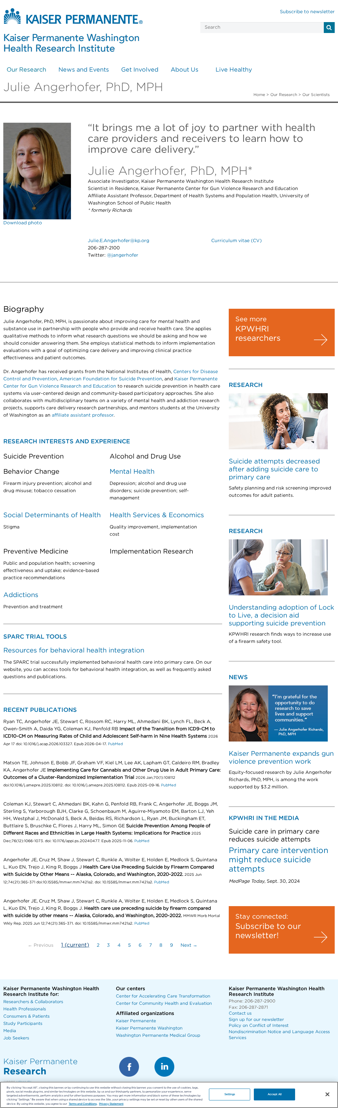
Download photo (22, 223)
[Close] (327, 1094)
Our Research (26, 70)
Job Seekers (16, 1038)
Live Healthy (234, 70)
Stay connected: (261, 916)
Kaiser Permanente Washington (149, 1028)
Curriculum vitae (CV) (236, 240)
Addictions (20, 595)
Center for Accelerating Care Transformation (163, 996)
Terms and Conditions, (83, 1103)
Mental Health (132, 471)
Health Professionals (24, 1009)
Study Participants (22, 1024)
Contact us (240, 1013)
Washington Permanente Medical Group (158, 1035)
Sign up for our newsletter (256, 1020)
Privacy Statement (111, 1103)
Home (259, 95)
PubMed (115, 744)
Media (9, 1031)
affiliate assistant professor (83, 415)
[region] (169, 1095)
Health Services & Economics (157, 515)
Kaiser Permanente (136, 1021)
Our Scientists (316, 95)
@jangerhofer (122, 255)
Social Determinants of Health (52, 515)
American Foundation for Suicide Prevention (110, 379)
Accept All (275, 1094)
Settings (229, 1094)
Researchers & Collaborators (33, 1002)
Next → (189, 945)
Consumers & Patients (26, 1016)
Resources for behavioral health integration (73, 650)
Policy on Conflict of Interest (258, 1026)
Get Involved (139, 70)
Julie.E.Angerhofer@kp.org (118, 240)
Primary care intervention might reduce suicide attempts (278, 860)
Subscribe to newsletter (307, 12)
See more (251, 319)
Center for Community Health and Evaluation (164, 1003)
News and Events (83, 70)
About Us (184, 70)
